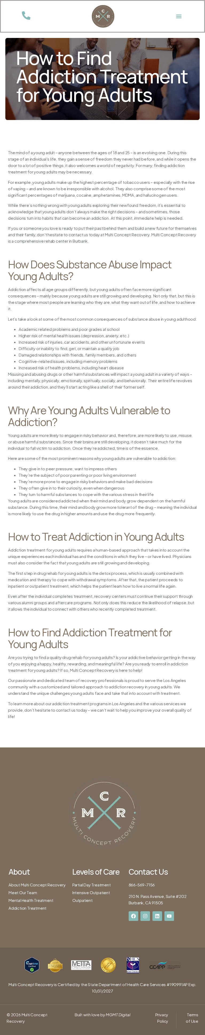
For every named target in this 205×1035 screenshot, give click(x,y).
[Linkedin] (157, 916)
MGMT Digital (117, 1014)
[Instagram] (145, 916)
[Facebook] (133, 916)
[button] (178, 16)
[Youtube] (169, 916)
